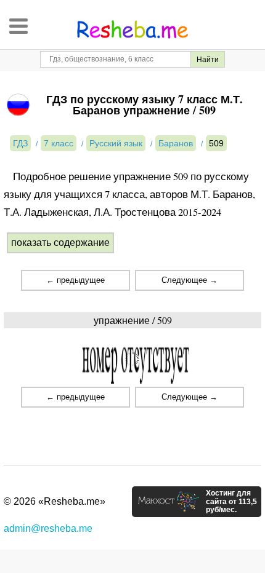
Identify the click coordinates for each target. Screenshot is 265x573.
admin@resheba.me (48, 528)
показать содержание (60, 242)
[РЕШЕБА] (132, 29)
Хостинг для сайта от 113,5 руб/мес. (231, 502)
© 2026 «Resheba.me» (54, 501)
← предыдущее (75, 280)
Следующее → (189, 280)
